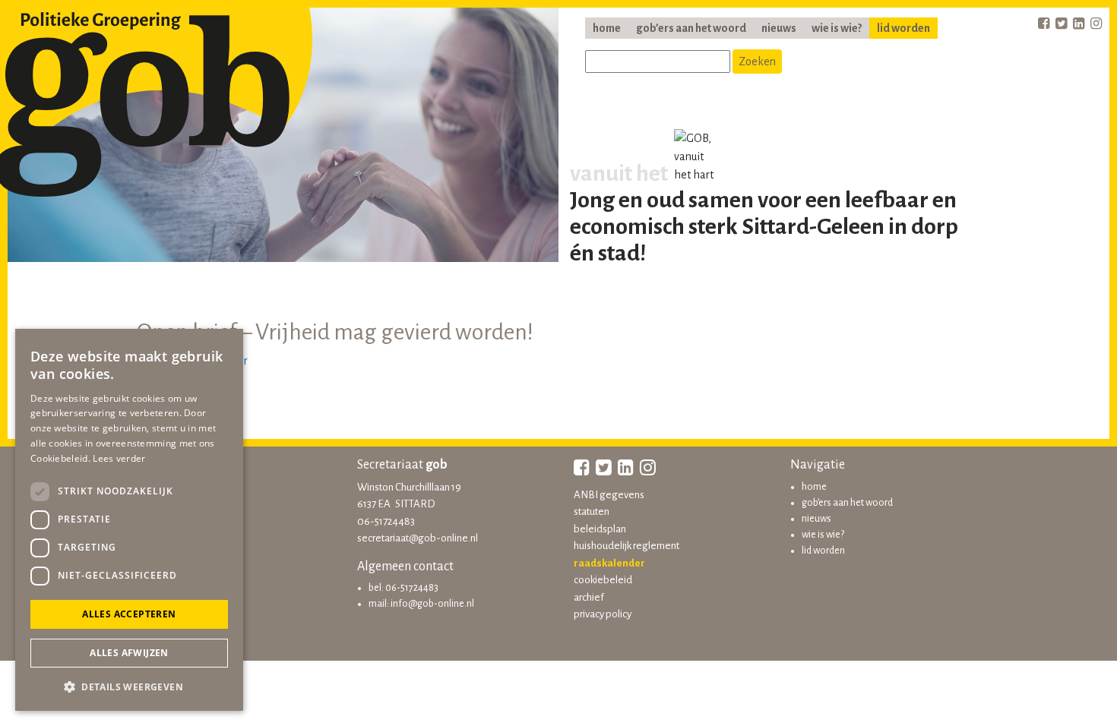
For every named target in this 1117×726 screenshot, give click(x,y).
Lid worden (903, 28)
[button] (129, 686)
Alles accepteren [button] (129, 614)
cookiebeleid (603, 580)
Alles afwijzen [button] (129, 652)
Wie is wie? (837, 28)
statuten (591, 511)
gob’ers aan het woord (691, 28)
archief (589, 597)
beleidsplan (600, 529)
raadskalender (609, 563)
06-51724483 (386, 521)
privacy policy (602, 614)
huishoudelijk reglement (626, 545)
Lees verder (119, 458)
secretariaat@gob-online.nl (417, 538)
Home (607, 28)
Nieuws (778, 28)
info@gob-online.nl (432, 603)
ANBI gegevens (609, 494)
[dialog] (129, 520)
